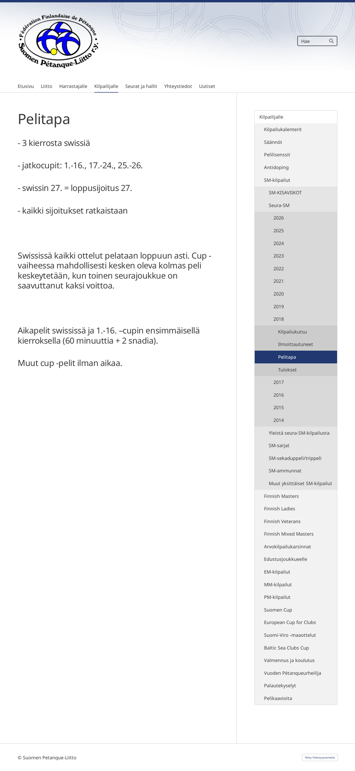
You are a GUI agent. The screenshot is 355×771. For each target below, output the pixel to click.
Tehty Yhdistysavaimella (320, 757)
